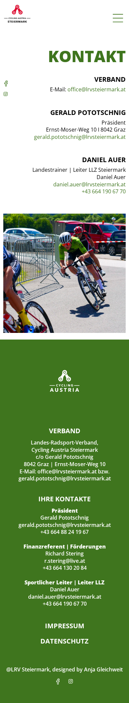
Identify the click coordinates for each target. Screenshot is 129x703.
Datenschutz (64, 641)
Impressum (64, 625)
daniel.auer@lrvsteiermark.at (89, 184)
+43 (48, 603)
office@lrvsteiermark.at (96, 89)
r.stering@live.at (64, 560)
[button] (118, 18)
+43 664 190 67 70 (104, 191)
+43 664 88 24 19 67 (64, 532)
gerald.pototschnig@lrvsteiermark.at (80, 137)
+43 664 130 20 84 (65, 567)
